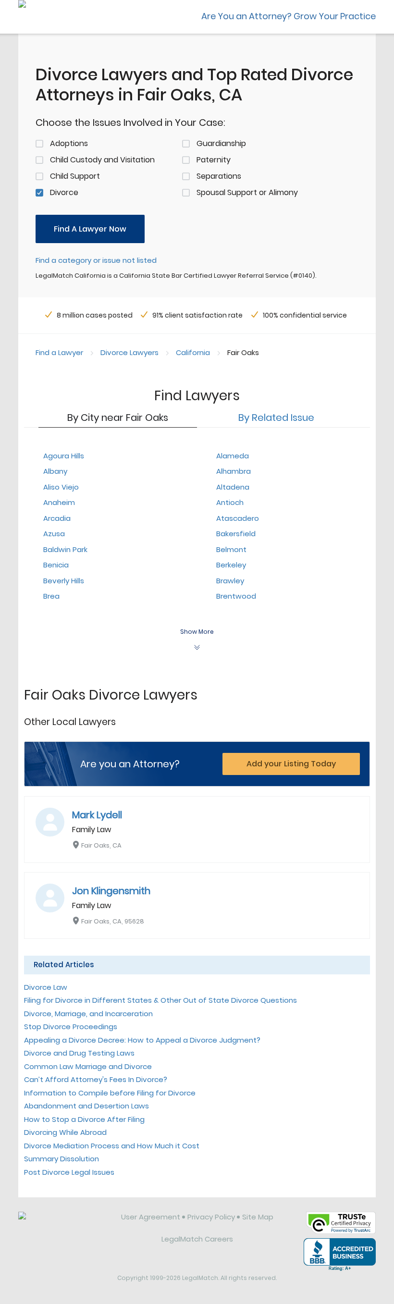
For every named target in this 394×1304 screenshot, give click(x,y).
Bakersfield (236, 534)
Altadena (232, 487)
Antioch (230, 502)
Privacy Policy (211, 1217)
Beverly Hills (63, 581)
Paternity (214, 159)
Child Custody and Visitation (102, 159)
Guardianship (221, 143)
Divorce (64, 192)
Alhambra (233, 471)
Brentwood (236, 596)
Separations (219, 176)
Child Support (75, 176)
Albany (55, 471)
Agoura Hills (63, 456)
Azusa (54, 534)
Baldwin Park (65, 549)
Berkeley (231, 565)
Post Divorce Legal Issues (69, 1172)
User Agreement (150, 1217)
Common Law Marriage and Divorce (88, 1066)
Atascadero (237, 518)
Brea (51, 596)
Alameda (232, 456)
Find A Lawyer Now (90, 228)
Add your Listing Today (291, 763)
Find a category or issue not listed (96, 260)
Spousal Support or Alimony (247, 192)
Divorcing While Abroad (65, 1132)
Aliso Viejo (61, 487)
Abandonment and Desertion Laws (86, 1106)
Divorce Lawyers (129, 352)
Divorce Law (45, 987)
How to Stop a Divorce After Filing (84, 1119)
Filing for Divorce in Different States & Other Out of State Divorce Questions (160, 1000)
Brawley (230, 581)
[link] (63, 1224)
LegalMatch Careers (197, 1239)
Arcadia (57, 518)
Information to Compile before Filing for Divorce (110, 1093)
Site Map (257, 1217)
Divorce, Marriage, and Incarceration (88, 1014)
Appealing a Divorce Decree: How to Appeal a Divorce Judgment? (142, 1040)
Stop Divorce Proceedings (70, 1026)
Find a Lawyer (59, 352)
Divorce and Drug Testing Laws (79, 1053)
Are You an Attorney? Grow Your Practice (288, 16)
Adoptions (69, 143)
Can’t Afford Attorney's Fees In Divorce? (95, 1079)
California (193, 352)
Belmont (231, 549)
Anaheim (59, 502)
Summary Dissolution (61, 1159)
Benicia (56, 565)
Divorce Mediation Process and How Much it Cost (111, 1146)
